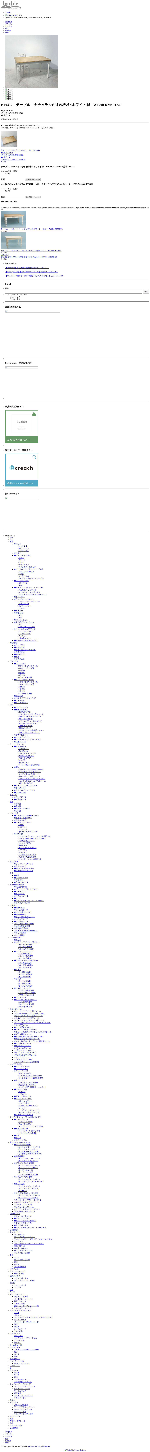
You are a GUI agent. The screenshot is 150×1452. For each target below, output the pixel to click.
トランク (17, 1287)
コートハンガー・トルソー (24, 1237)
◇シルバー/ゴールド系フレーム (26, 1018)
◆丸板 (16, 657)
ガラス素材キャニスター (28, 1082)
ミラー (12, 873)
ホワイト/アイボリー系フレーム (30, 769)
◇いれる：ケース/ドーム (24, 1207)
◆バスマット (19, 700)
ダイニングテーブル (26, 571)
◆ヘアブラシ (19, 894)
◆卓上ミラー (19, 880)
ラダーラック (23, 604)
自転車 (12, 1400)
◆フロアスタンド (21, 707)
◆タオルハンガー (21, 820)
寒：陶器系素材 (24, 972)
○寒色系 (21, 687)
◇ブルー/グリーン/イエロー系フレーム (29, 1020)
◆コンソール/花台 (21, 581)
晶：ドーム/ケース (25, 1170)
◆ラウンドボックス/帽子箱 (25, 1221)
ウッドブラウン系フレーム (29, 774)
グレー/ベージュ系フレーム (29, 776)
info (6, 28)
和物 (11, 1423)
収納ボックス (15, 1214)
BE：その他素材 (24, 958)
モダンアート (23, 749)
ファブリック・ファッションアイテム (29, 1244)
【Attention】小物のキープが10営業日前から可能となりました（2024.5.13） (34, 276)
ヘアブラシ (22, 850)
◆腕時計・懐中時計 (22, 809)
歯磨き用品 (22, 845)
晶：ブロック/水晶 (25, 1172)
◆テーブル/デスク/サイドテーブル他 (28, 569)
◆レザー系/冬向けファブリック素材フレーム (32, 1041)
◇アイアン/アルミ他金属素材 (25, 931)
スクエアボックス (21, 1278)
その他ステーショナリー (23, 1308)
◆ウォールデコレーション (24, 790)
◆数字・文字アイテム (23, 1096)
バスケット (18, 1315)
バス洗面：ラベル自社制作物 (29, 859)
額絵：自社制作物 (25, 783)
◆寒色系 (17, 970)
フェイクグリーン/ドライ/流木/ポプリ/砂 (25, 1117)
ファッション (15, 1347)
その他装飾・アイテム (23, 1382)
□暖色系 (21, 673)
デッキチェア (23, 565)
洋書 (11, 1290)
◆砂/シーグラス (20, 1140)
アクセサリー (15, 1359)
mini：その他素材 (25, 1006)
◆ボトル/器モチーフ (22, 912)
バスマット (22, 827)
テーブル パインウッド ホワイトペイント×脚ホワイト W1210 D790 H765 (31, 251)
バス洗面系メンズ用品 (27, 855)
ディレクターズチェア (27, 567)
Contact (8, 30)
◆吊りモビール (20, 797)
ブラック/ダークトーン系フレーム (31, 779)
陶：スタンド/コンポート (28, 1161)
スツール (21, 560)
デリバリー (9, 24)
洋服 (16, 1356)
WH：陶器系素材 (25, 947)
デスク (21, 574)
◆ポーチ (17, 898)
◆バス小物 (18, 834)
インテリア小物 (16, 1064)
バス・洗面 (14, 813)
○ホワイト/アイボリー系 (28, 682)
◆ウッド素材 (19, 1184)
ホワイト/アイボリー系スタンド (30, 714)
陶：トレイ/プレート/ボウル (29, 1158)
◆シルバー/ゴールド (22, 988)
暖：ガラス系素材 (25, 986)
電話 (16, 1262)
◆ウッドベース (20, 997)
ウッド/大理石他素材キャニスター (31, 1087)
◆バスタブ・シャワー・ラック (26, 815)
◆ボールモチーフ (21, 910)
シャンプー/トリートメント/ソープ (32, 838)
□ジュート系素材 (25, 677)
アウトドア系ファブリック (24, 1407)
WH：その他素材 (25, 944)
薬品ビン (21, 1092)
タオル (21, 825)
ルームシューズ (16, 1345)
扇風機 (16, 1264)
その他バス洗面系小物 (27, 857)
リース (16, 1375)
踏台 (20, 617)
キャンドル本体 (24, 1073)
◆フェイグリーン (21, 1119)
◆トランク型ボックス (23, 1223)
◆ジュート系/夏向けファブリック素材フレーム (32, 1032)
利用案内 (8, 22)
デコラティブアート (26, 758)
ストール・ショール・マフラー (26, 1349)
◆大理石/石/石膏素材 (22, 1145)
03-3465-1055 (12, 15)
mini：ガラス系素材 (26, 1004)
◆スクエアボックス (22, 1218)
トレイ (16, 1313)
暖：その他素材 (24, 981)
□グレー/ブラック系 (26, 668)
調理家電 (17, 1393)
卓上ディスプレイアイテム (20, 1142)
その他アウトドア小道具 (23, 1414)
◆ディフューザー (21, 1069)
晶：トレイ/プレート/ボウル (29, 1165)
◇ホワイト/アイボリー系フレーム (27, 1011)
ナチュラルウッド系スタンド (29, 716)
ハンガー (21, 608)
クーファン (18, 1241)
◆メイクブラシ (20, 891)
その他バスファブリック (28, 832)
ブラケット (22, 636)
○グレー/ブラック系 (26, 684)
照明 (11, 705)
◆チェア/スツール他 (22, 555)
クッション (18, 1336)
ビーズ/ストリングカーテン (29, 1110)
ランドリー (14, 861)
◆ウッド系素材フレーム (23, 1027)
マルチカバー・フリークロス (25, 1338)
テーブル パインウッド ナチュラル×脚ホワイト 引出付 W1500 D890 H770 (32, 229)
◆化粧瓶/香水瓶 (20, 887)
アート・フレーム (17, 744)
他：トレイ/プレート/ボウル (29, 1195)
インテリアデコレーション (20, 1310)
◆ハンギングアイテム (23, 1099)
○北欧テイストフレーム (23, 1059)
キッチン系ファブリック (23, 1396)
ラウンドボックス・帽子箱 (24, 1280)
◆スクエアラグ (20, 664)
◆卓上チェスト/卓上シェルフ (25, 640)
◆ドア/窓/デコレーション (24, 622)
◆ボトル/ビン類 (20, 1089)
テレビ (16, 1257)
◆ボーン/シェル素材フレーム (25, 1030)
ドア (20, 624)
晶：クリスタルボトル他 (28, 1175)
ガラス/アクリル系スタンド (29, 733)
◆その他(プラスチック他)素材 (26, 1193)
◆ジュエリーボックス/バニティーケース (30, 1227)
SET (11, 539)
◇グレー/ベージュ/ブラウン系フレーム (29, 1013)
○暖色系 (21, 689)
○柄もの (21, 691)
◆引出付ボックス (21, 1225)
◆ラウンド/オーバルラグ (24, 680)
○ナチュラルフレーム (22, 1046)
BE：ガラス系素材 (25, 956)
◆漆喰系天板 (19, 652)
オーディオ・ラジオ (22, 1260)
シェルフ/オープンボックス (29, 592)
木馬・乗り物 (19, 1246)
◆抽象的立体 (19, 908)
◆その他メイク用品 (22, 903)
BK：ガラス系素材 (25, 965)
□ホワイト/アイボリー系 (28, 666)
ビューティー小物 (17, 884)
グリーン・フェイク (17, 1271)
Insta (7, 32)
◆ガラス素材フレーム (23, 1034)
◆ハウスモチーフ (21, 919)
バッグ (16, 1354)
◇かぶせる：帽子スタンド (24, 1211)
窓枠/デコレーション (26, 627)
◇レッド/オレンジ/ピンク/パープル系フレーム (32, 1023)
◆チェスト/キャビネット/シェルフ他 (28, 588)
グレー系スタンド (25, 719)
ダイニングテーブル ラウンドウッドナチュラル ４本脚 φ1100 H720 (29, 257)
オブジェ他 (14, 1269)
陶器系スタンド (24, 728)
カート (8, 12)
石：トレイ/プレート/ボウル (29, 1147)
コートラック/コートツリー (29, 601)
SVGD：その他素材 (26, 995)
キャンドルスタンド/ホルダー (30, 1076)
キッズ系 (21, 760)
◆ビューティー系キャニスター (26, 889)
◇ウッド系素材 (20, 933)
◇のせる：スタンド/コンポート (26, 1202)
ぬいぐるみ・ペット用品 (23, 1251)
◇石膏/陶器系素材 (21, 928)
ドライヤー (22, 852)
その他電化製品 (20, 1267)
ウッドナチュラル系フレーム (29, 772)
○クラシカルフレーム (22, 1048)
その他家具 (14, 1230)
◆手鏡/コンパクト (21, 882)
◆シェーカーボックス (23, 1216)
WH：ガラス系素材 (26, 949)
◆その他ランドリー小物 (23, 871)
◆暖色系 (17, 979)
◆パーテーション (21, 620)
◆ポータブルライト (22, 737)
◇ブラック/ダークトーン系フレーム (28, 1016)
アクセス (8, 26)
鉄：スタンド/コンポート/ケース (31, 1181)
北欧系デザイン (24, 712)
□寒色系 (21, 670)
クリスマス (14, 1370)
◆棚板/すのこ (19, 654)
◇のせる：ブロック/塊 (23, 1204)
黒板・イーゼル (20, 1320)
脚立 (20, 615)
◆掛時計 (17, 804)
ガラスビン (22, 1094)
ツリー (16, 1373)
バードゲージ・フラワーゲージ (26, 1322)
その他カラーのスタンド (28, 723)
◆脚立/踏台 (18, 613)
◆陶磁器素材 (19, 1156)
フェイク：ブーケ (25, 1122)
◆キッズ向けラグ (21, 703)
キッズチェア (19, 1234)
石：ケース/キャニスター (28, 1152)
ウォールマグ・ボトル (23, 1409)
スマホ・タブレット (17, 1421)
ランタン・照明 (20, 1412)
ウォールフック (24, 634)
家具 (11, 541)
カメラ (12, 1292)
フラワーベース (16, 937)
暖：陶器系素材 (24, 983)
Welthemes (46, 1446)
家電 (11, 1255)
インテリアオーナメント (28, 1105)
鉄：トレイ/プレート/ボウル (29, 1179)
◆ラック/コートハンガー (24, 599)
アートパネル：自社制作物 (29, 765)
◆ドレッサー (19, 597)
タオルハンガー (24, 606)
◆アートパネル (20, 746)
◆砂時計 (17, 811)
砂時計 (16, 1324)
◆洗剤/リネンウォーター (24, 868)
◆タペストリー (20, 788)
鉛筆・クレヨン (20, 1301)
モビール (13, 795)
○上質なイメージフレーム (24, 1050)
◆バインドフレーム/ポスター (25, 786)
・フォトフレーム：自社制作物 (26, 1062)
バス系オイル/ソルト (26, 841)
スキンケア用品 (24, 843)
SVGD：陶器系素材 (26, 990)
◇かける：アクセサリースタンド (27, 1209)
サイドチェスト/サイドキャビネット (32, 594)
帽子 (16, 1352)
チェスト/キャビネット (27, 590)
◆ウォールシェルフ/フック (25, 629)
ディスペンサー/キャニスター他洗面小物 (34, 836)
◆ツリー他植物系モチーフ (24, 917)
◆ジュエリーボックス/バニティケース (29, 901)
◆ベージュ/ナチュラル (23, 951)
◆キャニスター (20, 1080)
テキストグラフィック (27, 753)
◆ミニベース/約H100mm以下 (25, 1000)
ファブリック (15, 1333)
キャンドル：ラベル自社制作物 (30, 1078)
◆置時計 (17, 806)
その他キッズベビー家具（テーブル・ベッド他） (33, 1239)
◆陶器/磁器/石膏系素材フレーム (27, 1039)
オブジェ (13, 905)
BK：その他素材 (25, 967)
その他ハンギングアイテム (29, 1112)
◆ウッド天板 (19, 645)
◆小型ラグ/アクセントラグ (25, 698)
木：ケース (22, 1191)
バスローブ (22, 829)
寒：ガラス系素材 (25, 974)
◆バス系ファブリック (23, 822)
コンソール (22, 583)
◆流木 (16, 1135)
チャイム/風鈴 (23, 1103)
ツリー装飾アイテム (22, 1379)
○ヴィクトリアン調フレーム (25, 1053)
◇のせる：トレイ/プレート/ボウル (27, 1200)
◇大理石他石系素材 (22, 926)
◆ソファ (17, 553)
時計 (11, 802)
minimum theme (34, 1446)
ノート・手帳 (19, 1303)
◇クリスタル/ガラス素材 (24, 924)
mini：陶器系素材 (25, 1002)
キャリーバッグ (20, 1285)
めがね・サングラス (22, 1363)
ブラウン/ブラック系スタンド (30, 721)
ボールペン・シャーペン (23, 1299)
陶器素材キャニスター (27, 1085)
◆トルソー (18, 611)
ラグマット (14, 661)
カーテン (17, 1343)
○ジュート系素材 (25, 693)
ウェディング (15, 1366)
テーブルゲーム (20, 1329)
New (11, 537)
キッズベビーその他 (22, 1253)
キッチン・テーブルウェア (20, 1384)
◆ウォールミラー (21, 878)
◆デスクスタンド (21, 735)
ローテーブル (23, 576)
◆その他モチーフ (21, 921)
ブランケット (19, 1340)
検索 (7, 288)
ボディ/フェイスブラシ (27, 848)
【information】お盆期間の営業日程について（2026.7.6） (27, 268)
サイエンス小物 (16, 1425)
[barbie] (11, 9)
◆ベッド (17, 544)
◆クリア (17, 940)
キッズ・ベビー (16, 1232)
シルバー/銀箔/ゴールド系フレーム (32, 781)
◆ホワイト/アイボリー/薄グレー (27, 942)
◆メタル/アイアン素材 (23, 1177)
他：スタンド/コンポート (28, 1198)
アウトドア (14, 1402)
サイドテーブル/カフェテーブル (30, 578)
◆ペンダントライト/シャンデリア (27, 739)
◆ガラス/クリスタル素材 (24, 1163)
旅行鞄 (12, 1283)
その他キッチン (20, 1398)
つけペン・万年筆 (21, 1297)
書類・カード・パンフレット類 (26, 1306)
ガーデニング (15, 1416)
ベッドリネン (23, 551)
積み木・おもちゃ (21, 1248)
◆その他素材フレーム (23, 1043)
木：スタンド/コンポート (28, 1188)
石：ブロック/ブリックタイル (30, 1154)
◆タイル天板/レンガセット (25, 650)
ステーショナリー (17, 1294)
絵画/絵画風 (23, 751)
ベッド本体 (22, 546)
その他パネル (23, 762)
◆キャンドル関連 (21, 1071)
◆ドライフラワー (21, 1129)
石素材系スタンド (25, 726)
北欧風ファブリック (26, 756)
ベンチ (21, 562)
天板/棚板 (13, 643)
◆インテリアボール (22, 1066)
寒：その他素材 (24, 977)
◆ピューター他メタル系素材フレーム (29, 1036)
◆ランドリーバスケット (23, 864)
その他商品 (14, 1428)
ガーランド (22, 1108)
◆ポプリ (17, 1138)
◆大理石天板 (19, 647)
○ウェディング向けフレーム (25, 1055)
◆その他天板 (19, 659)
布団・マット (23, 548)
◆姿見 (16, 875)
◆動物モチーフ (20, 914)
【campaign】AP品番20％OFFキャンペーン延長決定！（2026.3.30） (31, 272)
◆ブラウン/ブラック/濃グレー (26, 960)
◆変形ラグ (18, 696)
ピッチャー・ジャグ (22, 1389)
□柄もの (21, 675)
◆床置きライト (20, 742)
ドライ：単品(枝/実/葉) (27, 1133)
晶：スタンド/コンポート (28, 1168)
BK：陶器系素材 (25, 963)
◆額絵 (16, 767)
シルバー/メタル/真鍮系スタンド (31, 730)
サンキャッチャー (25, 1101)
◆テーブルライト (21, 710)
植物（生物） (19, 1274)
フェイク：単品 (24, 1124)
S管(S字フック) (24, 638)
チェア (21, 558)
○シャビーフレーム (21, 1057)
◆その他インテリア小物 (23, 1115)
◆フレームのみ (20, 792)
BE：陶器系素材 (24, 954)
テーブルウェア (20, 1391)
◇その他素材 (19, 935)
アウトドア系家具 (21, 1405)
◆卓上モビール (20, 799)
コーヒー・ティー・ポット (24, 1386)
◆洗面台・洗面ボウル (23, 818)
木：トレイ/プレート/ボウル (29, 1186)
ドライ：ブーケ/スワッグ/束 (29, 1131)
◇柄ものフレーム (21, 1025)
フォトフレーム (16, 1009)
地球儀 (16, 1326)
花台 (20, 585)
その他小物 (18, 1331)
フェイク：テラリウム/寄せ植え (30, 1126)
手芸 (11, 1419)
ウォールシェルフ (25, 631)
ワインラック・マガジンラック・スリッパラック (33, 1317)
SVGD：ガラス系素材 (27, 993)
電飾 (16, 1377)
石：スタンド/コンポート (28, 1149)
